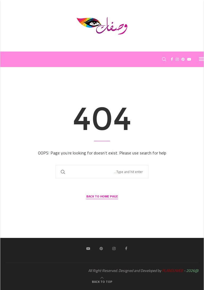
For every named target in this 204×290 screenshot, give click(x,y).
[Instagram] (177, 59)
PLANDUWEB (172, 270)
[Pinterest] (183, 59)
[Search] (164, 59)
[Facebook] (172, 59)
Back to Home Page (102, 196)
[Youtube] (189, 59)
